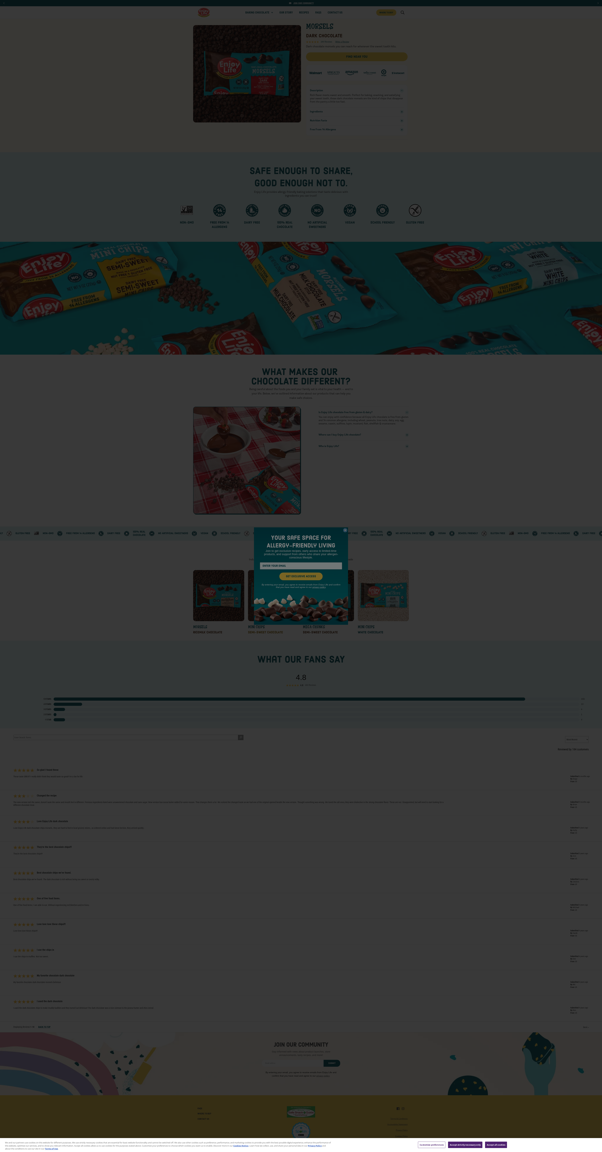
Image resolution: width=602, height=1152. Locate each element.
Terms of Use (51, 1148)
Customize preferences (432, 1144)
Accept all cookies (496, 1144)
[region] (301, 1145)
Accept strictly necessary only (465, 1144)
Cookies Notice (240, 1145)
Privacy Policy (315, 1145)
